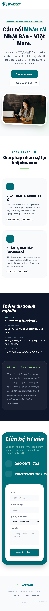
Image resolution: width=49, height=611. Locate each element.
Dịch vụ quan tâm (18, 517)
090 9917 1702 (27, 464)
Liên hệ (35, 595)
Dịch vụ (26, 595)
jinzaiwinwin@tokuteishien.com (31, 474)
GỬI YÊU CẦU (23, 552)
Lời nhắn (14, 528)
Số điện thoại (16, 505)
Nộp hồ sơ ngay (24, 74)
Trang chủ (15, 595)
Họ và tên (14, 493)
